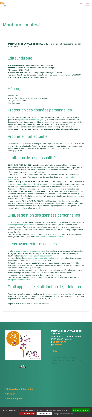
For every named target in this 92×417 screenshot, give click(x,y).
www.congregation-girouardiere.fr (25, 184)
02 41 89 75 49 (59, 342)
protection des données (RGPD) (33, 119)
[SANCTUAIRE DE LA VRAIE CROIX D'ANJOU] (3, 4)
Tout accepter (81, 410)
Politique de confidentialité (19, 389)
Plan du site (11, 393)
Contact (57, 344)
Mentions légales (13, 398)
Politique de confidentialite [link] (63, 414)
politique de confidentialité (19, 279)
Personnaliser (44, 413)
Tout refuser (28, 413)
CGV (54, 351)
